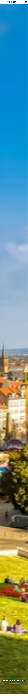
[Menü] (26, 2)
